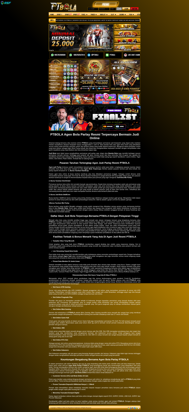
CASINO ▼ (122, 14)
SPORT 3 (75, 14)
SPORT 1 (59, 14)
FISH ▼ (131, 14)
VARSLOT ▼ (104, 14)
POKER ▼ (94, 14)
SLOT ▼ (113, 14)
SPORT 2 (67, 14)
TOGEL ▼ (84, 14)
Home (52, 14)
